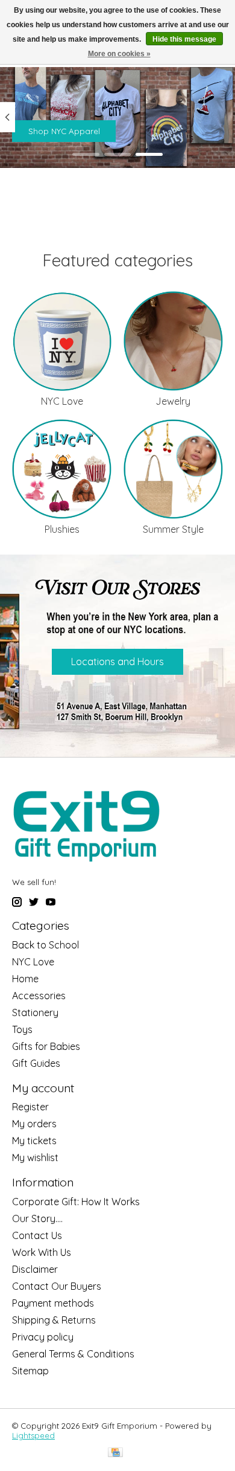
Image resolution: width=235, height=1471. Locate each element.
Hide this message (184, 39)
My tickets (34, 1141)
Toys (22, 1029)
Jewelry (172, 401)
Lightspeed (33, 1435)
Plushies (62, 529)
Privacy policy (43, 1337)
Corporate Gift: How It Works (76, 1202)
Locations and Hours (117, 661)
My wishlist (35, 1157)
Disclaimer (35, 1269)
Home (25, 979)
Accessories (39, 996)
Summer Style (173, 529)
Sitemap (30, 1371)
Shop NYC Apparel (64, 131)
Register (30, 1107)
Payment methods (53, 1303)
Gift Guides (36, 1063)
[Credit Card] (115, 1453)
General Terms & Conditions (73, 1354)
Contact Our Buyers (56, 1286)
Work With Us (41, 1252)
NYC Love (62, 401)
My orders (34, 1124)
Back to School (45, 945)
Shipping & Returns (54, 1320)
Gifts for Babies (46, 1046)
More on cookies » (119, 54)
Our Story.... (37, 1218)
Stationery (35, 1012)
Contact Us (37, 1235)
